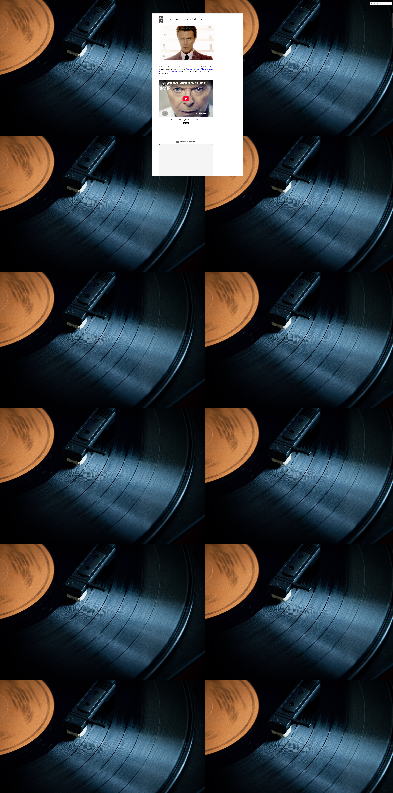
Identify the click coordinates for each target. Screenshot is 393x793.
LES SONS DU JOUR (26, 8)
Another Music (196, 120)
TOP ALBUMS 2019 (41, 8)
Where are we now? (193, 69)
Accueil (16, 8)
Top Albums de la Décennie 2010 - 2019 (62, 8)
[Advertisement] (224, 48)
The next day (172, 71)
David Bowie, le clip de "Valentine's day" (186, 19)
